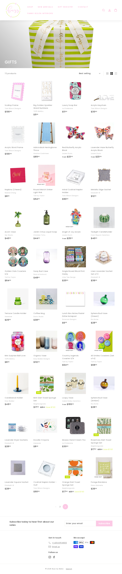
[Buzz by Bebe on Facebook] (54, 557)
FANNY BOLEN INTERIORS (40, 13)
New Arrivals (45, 7)
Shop (30, 7)
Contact (83, 7)
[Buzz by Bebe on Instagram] (49, 557)
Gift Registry (65, 7)
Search (69, 569)
